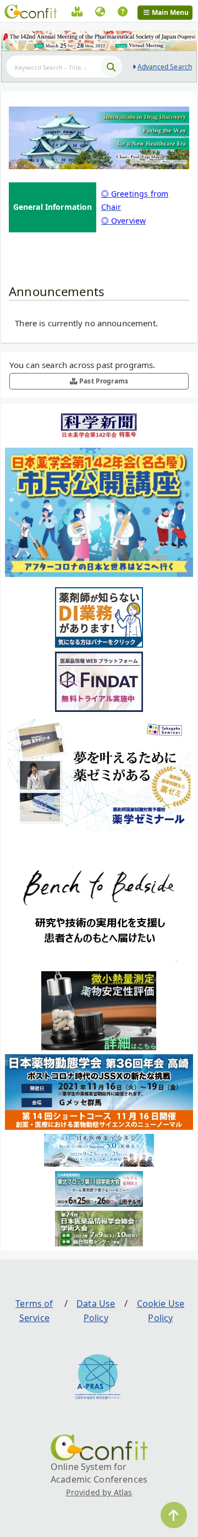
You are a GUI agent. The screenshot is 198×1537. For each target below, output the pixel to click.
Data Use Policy (95, 1310)
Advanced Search (165, 66)
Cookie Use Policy (161, 1310)
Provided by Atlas (99, 1492)
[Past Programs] (77, 13)
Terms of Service (34, 1310)
